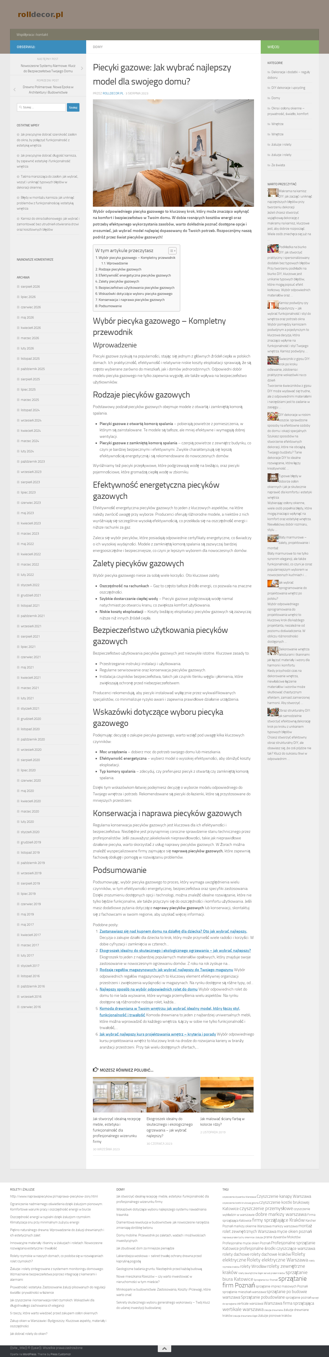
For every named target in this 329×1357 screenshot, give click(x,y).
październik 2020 (33, 739)
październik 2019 (33, 863)
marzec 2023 (30, 534)
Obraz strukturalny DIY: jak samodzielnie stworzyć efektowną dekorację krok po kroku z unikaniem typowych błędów (289, 721)
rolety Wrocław (253, 1266)
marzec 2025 (30, 400)
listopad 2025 (30, 359)
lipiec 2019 (28, 894)
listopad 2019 (30, 853)
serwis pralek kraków (274, 1273)
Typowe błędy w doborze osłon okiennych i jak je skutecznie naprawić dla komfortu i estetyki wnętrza (289, 487)
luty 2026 (27, 348)
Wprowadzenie (117, 263)
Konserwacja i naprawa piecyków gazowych (132, 300)
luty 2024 (27, 451)
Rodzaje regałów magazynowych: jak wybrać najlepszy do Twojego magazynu (166, 969)
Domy (98, 47)
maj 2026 (27, 317)
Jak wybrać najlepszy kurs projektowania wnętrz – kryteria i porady (158, 1034)
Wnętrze (277, 124)
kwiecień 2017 (31, 935)
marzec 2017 (30, 945)
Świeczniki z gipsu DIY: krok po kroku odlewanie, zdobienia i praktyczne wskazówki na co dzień (288, 369)
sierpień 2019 (30, 883)
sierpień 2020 (30, 760)
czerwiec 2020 (31, 780)
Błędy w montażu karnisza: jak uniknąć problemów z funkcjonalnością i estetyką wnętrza (45, 203)
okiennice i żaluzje (254, 1237)
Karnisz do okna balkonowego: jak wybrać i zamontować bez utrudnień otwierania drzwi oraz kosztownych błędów (48, 224)
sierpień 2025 (30, 379)
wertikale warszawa (243, 1309)
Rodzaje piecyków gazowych (120, 269)
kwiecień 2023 (31, 523)
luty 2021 (27, 698)
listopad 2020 (30, 729)
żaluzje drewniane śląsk (245, 1315)
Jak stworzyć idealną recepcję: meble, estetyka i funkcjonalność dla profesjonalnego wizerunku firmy (117, 1130)
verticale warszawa (250, 1304)
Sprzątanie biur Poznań (266, 1279)
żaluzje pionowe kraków (275, 1316)
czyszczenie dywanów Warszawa (239, 1196)
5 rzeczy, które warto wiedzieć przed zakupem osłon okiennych (54, 1313)
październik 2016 (33, 986)
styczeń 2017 (30, 966)
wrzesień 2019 (31, 873)
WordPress (29, 1354)
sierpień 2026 (30, 287)
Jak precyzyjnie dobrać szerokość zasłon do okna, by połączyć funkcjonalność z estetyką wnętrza (47, 139)
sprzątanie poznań (298, 1297)
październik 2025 (33, 369)
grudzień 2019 (31, 842)
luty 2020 (27, 822)
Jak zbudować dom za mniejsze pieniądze (145, 1248)
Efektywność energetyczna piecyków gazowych (135, 275)
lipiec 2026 (28, 297)
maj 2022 (27, 544)
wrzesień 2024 (31, 420)
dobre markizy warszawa (281, 1214)
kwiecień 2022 (31, 554)
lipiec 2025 (28, 389)
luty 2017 (27, 955)
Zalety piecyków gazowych (119, 281)
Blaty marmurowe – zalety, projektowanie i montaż (288, 542)
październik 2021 (33, 616)
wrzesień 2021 (31, 626)
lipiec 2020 (28, 770)
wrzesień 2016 (31, 997)
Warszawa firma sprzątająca (289, 1303)
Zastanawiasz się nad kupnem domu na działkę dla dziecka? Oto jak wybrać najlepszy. (173, 931)
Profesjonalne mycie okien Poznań (246, 1243)
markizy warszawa (285, 1226)
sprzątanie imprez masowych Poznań (282, 1286)
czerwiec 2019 (31, 904)
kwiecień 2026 (31, 328)
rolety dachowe (236, 1254)
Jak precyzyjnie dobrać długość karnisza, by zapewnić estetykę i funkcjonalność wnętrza (47, 160)
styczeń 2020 (30, 832)
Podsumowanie (110, 306)
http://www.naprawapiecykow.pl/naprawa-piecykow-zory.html (54, 1196)
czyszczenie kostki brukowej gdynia (240, 1203)
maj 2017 (27, 925)
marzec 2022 (30, 564)
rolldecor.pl (113, 93)
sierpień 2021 (30, 636)
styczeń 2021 (30, 708)
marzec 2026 (30, 338)
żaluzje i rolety (281, 145)
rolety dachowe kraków (270, 1254)
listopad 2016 (30, 976)
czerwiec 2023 (31, 503)
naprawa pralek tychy (233, 1237)
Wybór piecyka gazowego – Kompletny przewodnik (137, 257)
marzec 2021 (30, 688)
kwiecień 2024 (31, 431)
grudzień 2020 (31, 719)
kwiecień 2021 (31, 678)
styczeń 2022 (30, 585)
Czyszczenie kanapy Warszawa (284, 1196)
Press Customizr (61, 1354)
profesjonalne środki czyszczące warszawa (277, 1248)
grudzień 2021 (31, 595)
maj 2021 (27, 667)
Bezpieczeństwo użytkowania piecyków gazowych (137, 287)
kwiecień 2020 (31, 801)
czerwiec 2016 (31, 1007)
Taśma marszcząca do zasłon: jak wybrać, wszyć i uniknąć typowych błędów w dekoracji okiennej (47, 181)
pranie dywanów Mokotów (282, 1237)
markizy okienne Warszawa (252, 1226)
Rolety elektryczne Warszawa (277, 1260)
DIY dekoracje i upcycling (288, 88)
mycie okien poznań (294, 1231)
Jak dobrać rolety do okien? (28, 1334)
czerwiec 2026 (31, 307)
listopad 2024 (30, 410)
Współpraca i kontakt (32, 34)
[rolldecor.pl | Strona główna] (41, 14)
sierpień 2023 (30, 482)
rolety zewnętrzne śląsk (250, 1273)
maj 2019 (27, 914)
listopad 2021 (30, 606)
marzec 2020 (30, 811)
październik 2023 (33, 461)
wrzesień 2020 (31, 750)
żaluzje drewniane (273, 1310)
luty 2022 (27, 575)
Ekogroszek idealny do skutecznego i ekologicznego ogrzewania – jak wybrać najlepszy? (175, 950)
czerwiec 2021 (31, 657)
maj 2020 (27, 791)
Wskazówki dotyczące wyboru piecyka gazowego (135, 293)
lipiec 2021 (28, 647)
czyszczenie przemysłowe (266, 1208)
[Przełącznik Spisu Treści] (170, 251)
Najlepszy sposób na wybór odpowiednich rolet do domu (149, 989)
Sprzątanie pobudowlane (263, 1297)
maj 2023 (27, 513)
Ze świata (278, 165)
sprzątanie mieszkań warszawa (244, 1292)
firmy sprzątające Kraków (278, 1220)
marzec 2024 (30, 441)
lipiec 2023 (28, 492)
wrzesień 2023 (31, 472)
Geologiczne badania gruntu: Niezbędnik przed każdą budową (159, 1269)
